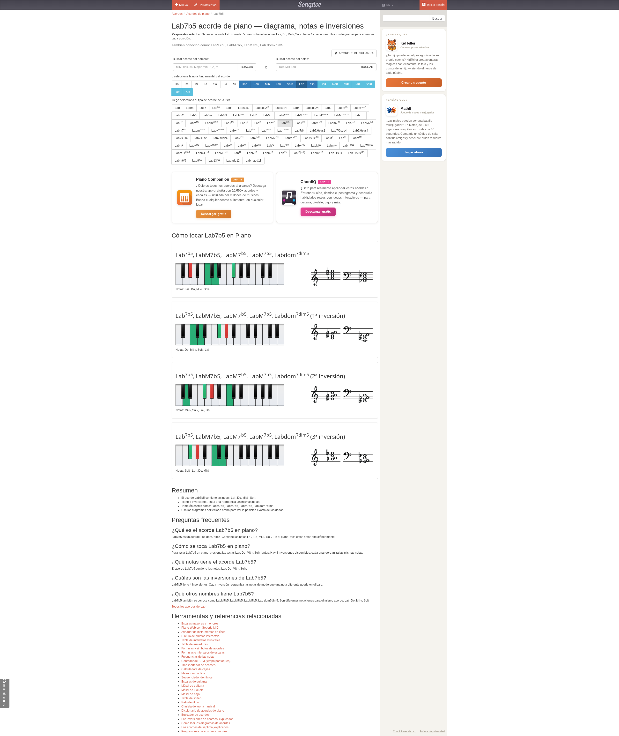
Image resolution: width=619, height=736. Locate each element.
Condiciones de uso (404, 731)
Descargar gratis (213, 214)
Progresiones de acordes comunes (204, 731)
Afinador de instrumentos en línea (203, 632)
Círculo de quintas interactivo (200, 636)
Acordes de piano (198, 13)
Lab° (229, 108)
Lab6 (193, 115)
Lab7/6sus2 (317, 130)
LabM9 (221, 153)
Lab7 (253, 115)
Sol (215, 84)
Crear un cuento (413, 82)
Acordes (177, 13)
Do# (323, 84)
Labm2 (179, 115)
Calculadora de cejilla (195, 669)
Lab (301, 84)
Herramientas (207, 5)
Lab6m (207, 115)
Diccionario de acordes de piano (202, 710)
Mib (267, 84)
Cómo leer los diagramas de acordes (205, 723)
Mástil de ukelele (192, 690)
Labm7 (334, 123)
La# (177, 92)
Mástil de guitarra (192, 685)
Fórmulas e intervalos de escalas (203, 652)
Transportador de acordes (198, 665)
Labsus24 (312, 108)
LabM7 (316, 123)
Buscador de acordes (195, 714)
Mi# (346, 84)
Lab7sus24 (220, 138)
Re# (335, 84)
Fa (205, 84)
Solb (290, 84)
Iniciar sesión (436, 5)
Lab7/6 (299, 130)
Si (234, 84)
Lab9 (197, 161)
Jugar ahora (414, 152)
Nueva (183, 5)
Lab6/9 (222, 115)
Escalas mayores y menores (199, 623)
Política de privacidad (432, 731)
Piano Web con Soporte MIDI (200, 627)
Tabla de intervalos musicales (200, 640)
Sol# (369, 84)
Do (177, 84)
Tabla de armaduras (194, 644)
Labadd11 (233, 160)
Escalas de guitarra (194, 681)
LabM (238, 115)
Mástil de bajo (190, 694)
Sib (312, 84)
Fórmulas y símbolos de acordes (202, 648)
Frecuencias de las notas (197, 656)
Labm (189, 108)
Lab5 (296, 108)
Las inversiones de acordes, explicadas (207, 719)
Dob (244, 84)
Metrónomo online (193, 673)
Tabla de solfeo (191, 698)
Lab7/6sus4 (339, 130)
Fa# (357, 84)
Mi (196, 84)
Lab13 (214, 161)
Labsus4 (281, 108)
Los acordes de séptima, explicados (204, 727)
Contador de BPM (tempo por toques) (205, 661)
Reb (256, 84)
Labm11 (182, 153)
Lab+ (202, 108)
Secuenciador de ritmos (197, 677)
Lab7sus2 (200, 138)
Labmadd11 (253, 160)
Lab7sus (310, 138)
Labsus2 (244, 108)
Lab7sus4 (181, 138)
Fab (278, 84)
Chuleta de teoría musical (198, 706)
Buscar (247, 67)
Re (187, 84)
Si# (188, 92)
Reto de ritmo (190, 702)
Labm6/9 (180, 160)
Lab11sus (335, 153)
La (225, 84)
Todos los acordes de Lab (189, 606)
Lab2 (328, 108)
